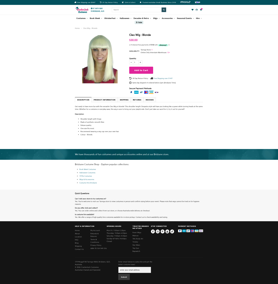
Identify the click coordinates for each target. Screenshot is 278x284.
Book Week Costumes (87, 169)
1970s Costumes (85, 176)
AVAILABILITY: (134, 51)
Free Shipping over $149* (86, 2)
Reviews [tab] (150, 100)
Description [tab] (83, 100)
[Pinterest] (163, 231)
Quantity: (132, 58)
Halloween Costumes (87, 173)
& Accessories (88, 179)
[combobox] (137, 10)
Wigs (81, 179)
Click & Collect (129, 2)
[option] (85, 2)
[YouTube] (167, 231)
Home (77, 28)
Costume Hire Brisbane (88, 183)
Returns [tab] (137, 100)
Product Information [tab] (104, 100)
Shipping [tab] (124, 100)
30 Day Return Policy (110, 2)
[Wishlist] (192, 10)
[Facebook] (153, 231)
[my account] (197, 10)
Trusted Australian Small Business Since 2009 (159, 2)
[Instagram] (158, 231)
